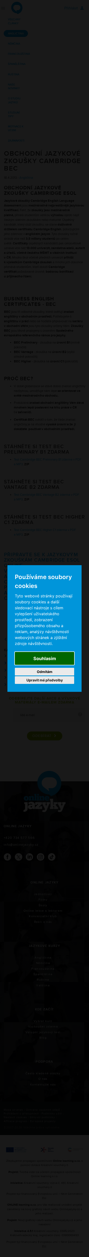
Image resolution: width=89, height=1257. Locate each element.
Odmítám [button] (44, 672)
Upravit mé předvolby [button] (44, 680)
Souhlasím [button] (44, 658)
